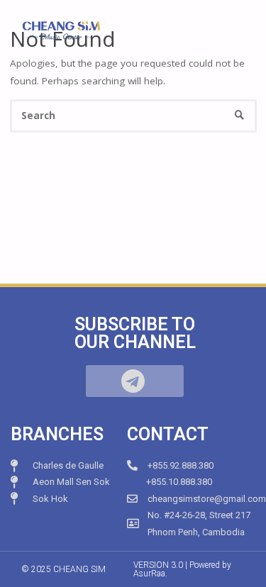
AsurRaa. (150, 573)
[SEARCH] (239, 116)
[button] (135, 381)
